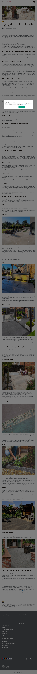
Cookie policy (24, 104)
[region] (18, 104)
